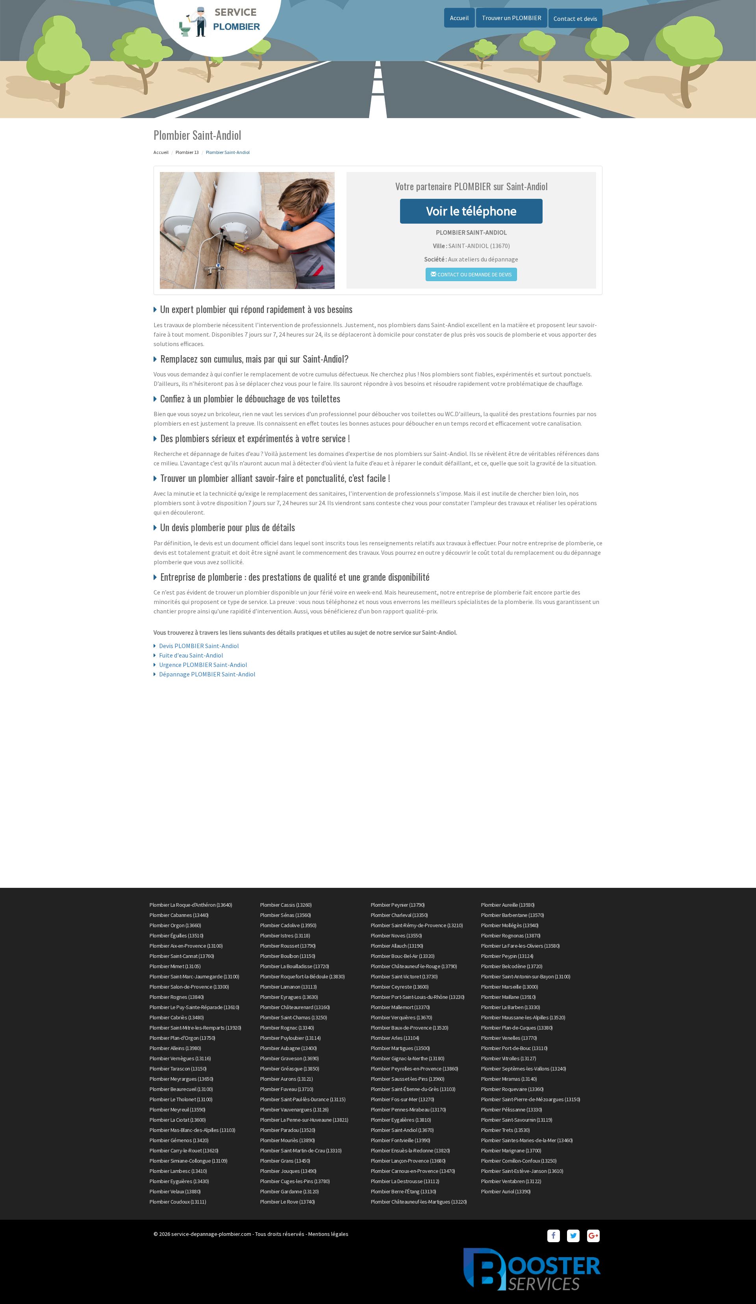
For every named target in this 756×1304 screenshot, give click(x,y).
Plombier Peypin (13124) (507, 955)
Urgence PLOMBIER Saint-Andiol (203, 665)
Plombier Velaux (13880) (175, 1191)
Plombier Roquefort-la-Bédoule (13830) (302, 976)
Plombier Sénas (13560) (285, 915)
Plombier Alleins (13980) (175, 1048)
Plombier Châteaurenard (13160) (295, 1007)
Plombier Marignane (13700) (511, 1150)
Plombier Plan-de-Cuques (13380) (517, 1027)
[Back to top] (734, 1282)
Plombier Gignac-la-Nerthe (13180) (408, 1058)
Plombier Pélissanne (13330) (511, 1109)
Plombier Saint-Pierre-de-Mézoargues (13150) (530, 1099)
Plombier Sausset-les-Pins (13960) (408, 1078)
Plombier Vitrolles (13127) (508, 1058)
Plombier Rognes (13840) (177, 996)
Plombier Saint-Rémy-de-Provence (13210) (417, 925)
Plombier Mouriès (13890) (287, 1140)
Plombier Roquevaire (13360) (512, 1089)
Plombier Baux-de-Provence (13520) (409, 1027)
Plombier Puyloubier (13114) (290, 1037)
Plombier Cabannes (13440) (179, 915)
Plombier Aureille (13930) (508, 904)
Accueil (459, 18)
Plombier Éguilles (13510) (177, 935)
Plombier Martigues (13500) (400, 1048)
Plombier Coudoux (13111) (178, 1201)
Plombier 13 (187, 152)
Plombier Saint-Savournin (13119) (516, 1119)
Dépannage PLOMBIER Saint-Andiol (207, 674)
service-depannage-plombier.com (211, 1233)
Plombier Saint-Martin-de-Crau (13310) (301, 1150)
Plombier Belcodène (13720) (511, 966)
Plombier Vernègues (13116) (180, 1058)
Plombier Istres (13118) (285, 935)
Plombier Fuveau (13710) (286, 1089)
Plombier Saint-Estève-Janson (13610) (522, 1170)
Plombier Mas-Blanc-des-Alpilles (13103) (192, 1130)
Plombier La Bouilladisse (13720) (294, 966)
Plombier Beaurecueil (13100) (181, 1089)
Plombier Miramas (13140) (509, 1078)
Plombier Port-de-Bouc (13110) (514, 1048)
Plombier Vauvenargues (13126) (294, 1109)
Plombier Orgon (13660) (175, 925)
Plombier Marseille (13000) (509, 986)
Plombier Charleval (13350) (399, 915)
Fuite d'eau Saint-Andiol (191, 655)
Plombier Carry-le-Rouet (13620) (184, 1150)
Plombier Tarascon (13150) (178, 1068)
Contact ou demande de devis (474, 274)
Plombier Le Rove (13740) (287, 1201)
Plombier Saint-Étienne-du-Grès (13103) (413, 1089)
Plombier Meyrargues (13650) (181, 1078)
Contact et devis (575, 18)
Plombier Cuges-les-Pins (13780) (295, 1181)
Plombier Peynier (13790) (398, 904)
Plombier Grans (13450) (285, 1160)
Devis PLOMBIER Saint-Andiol (199, 646)
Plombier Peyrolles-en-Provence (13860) (414, 1068)
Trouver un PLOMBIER (511, 18)
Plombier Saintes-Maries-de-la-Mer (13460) (527, 1140)
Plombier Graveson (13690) (289, 1058)
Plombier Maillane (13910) (508, 996)
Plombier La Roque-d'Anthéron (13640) (191, 904)
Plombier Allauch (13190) (397, 945)
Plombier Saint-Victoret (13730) (404, 976)
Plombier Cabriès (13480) (177, 1017)
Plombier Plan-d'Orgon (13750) (182, 1037)
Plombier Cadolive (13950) (288, 925)
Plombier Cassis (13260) (286, 904)
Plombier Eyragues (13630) (289, 996)
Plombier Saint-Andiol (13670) (402, 1130)
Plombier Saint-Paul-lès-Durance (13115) (303, 1099)
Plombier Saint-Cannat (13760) (182, 955)
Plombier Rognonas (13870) (511, 935)
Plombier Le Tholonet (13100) (181, 1099)
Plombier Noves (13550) (396, 935)
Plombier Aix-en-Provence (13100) (186, 945)
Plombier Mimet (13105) (175, 966)
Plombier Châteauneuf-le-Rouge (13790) (414, 966)
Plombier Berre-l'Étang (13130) (403, 1191)
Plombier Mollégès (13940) (510, 925)
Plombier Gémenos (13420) (179, 1140)
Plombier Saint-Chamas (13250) (293, 1017)
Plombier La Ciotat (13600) (178, 1119)
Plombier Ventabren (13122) (511, 1181)
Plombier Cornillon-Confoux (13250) (518, 1160)
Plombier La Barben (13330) (510, 1007)
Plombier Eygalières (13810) (401, 1119)
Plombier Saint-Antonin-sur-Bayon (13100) (525, 976)
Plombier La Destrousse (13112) (405, 1181)
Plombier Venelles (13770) (509, 1037)
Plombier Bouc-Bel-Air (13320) (403, 955)
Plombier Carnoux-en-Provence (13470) (413, 1170)
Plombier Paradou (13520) (287, 1130)
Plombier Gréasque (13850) (289, 1068)
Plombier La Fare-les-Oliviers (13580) (520, 945)
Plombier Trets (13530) (505, 1130)
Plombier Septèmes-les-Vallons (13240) (523, 1068)
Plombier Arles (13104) (395, 1037)
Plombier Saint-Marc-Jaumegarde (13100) (194, 976)
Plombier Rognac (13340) (287, 1027)
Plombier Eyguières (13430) (179, 1181)
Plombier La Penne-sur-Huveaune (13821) (304, 1119)
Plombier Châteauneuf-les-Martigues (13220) (419, 1201)
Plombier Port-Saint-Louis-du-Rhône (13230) (418, 996)
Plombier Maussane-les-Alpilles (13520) (523, 1017)
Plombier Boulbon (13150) (287, 955)
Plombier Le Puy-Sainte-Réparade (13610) (194, 1007)
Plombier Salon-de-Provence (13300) (189, 986)
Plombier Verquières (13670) (401, 1017)
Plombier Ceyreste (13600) (400, 986)
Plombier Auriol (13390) (506, 1191)
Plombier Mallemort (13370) (400, 1007)
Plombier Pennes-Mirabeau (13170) (408, 1109)
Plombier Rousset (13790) (288, 945)
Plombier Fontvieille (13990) (400, 1140)
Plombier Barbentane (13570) (512, 915)
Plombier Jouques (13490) (288, 1170)
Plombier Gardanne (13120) (289, 1191)
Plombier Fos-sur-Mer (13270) (402, 1099)
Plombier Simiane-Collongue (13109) (188, 1160)
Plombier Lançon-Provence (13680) (408, 1160)
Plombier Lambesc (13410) (178, 1170)
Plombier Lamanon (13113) (288, 986)
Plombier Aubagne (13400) (288, 1048)
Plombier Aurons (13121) (286, 1078)
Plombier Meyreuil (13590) (178, 1109)
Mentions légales (328, 1233)
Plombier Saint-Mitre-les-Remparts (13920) (195, 1027)
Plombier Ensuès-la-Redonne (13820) (410, 1150)
